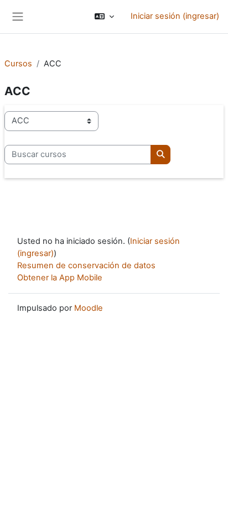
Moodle (88, 308)
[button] (104, 17)
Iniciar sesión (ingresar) (175, 16)
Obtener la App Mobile (59, 278)
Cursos (18, 64)
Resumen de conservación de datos (86, 265)
